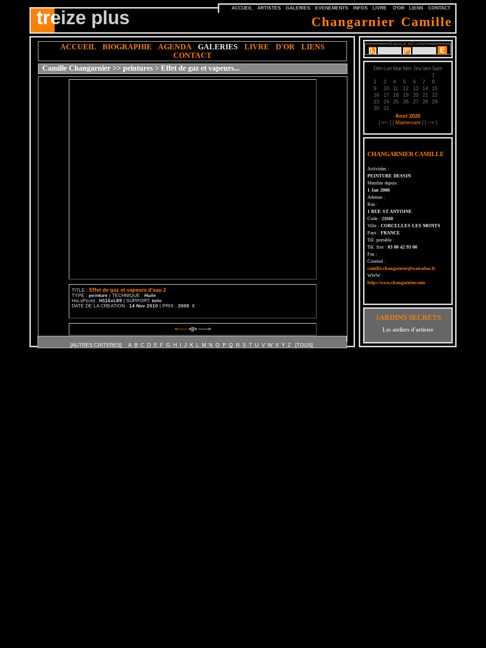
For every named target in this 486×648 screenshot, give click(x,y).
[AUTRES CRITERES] (96, 345)
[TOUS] (304, 345)
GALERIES (298, 7)
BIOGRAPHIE (127, 47)
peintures (138, 68)
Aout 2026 (408, 116)
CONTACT (439, 7)
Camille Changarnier (76, 68)
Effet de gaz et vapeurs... (200, 68)
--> (431, 122)
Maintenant (408, 122)
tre (46, 16)
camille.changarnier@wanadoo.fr (401, 268)
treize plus (83, 17)
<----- (181, 329)
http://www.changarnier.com (396, 282)
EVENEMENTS (331, 7)
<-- (385, 122)
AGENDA (174, 47)
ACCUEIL (78, 47)
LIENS (416, 7)
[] (372, 50)
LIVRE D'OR (388, 7)
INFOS (360, 7)
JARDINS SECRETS (408, 317)
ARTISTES (269, 7)
